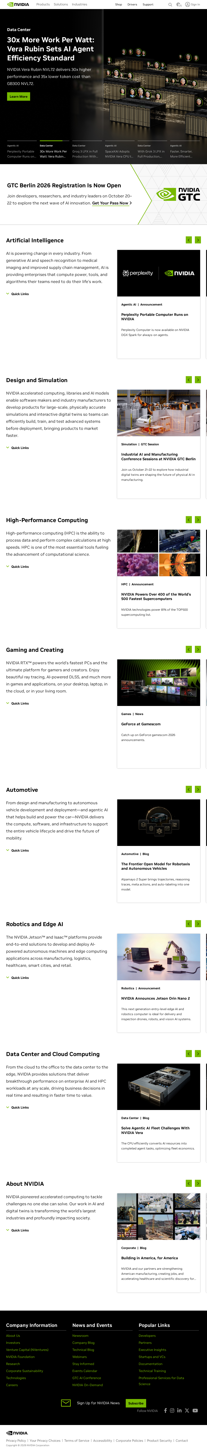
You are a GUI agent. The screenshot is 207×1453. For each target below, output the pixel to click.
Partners (145, 1343)
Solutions (61, 4)
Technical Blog (83, 1350)
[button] (178, 6)
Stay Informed (83, 1364)
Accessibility (102, 1440)
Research (13, 1364)
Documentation (151, 1364)
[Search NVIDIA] (170, 4)
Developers (147, 1336)
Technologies (16, 1378)
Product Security (159, 1440)
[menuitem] (43, 4)
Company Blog (83, 1343)
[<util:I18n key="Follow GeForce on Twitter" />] (187, 1410)
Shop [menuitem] (118, 4)
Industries (79, 4)
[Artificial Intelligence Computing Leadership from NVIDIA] (18, 4)
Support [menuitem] (148, 4)
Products (43, 4)
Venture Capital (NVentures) (27, 1350)
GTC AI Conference (86, 1378)
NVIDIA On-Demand (87, 1385)
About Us (13, 1336)
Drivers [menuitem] (132, 4)
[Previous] (189, 240)
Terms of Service (76, 1440)
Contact (182, 1440)
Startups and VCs (152, 1357)
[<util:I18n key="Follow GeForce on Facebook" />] (165, 1410)
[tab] (22, 149)
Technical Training (152, 1371)
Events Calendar (84, 1371)
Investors (13, 1343)
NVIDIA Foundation (20, 1357)
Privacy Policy (16, 1440)
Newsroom (80, 1336)
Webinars (79, 1357)
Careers (12, 1385)
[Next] (198, 240)
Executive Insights (152, 1350)
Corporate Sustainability (24, 1371)
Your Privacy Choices (45, 1440)
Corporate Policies (129, 1440)
